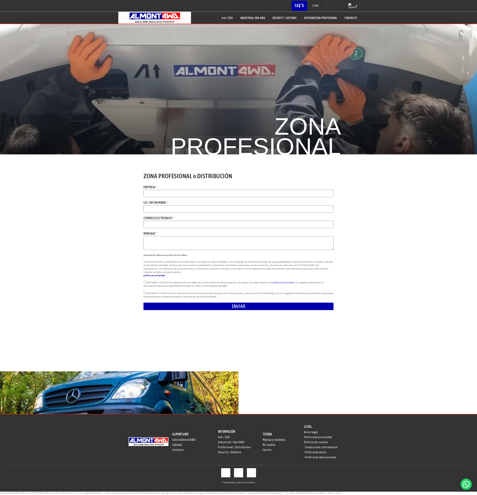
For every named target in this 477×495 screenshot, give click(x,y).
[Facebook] (225, 472)
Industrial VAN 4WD (252, 18)
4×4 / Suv (227, 18)
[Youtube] (251, 472)
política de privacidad (154, 275)
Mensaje (149, 233)
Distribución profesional (320, 18)
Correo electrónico (158, 218)
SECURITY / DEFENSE (284, 18)
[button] (466, 484)
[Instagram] (238, 472)
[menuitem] (352, 6)
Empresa (149, 187)
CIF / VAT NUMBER (154, 202)
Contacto (351, 18)
